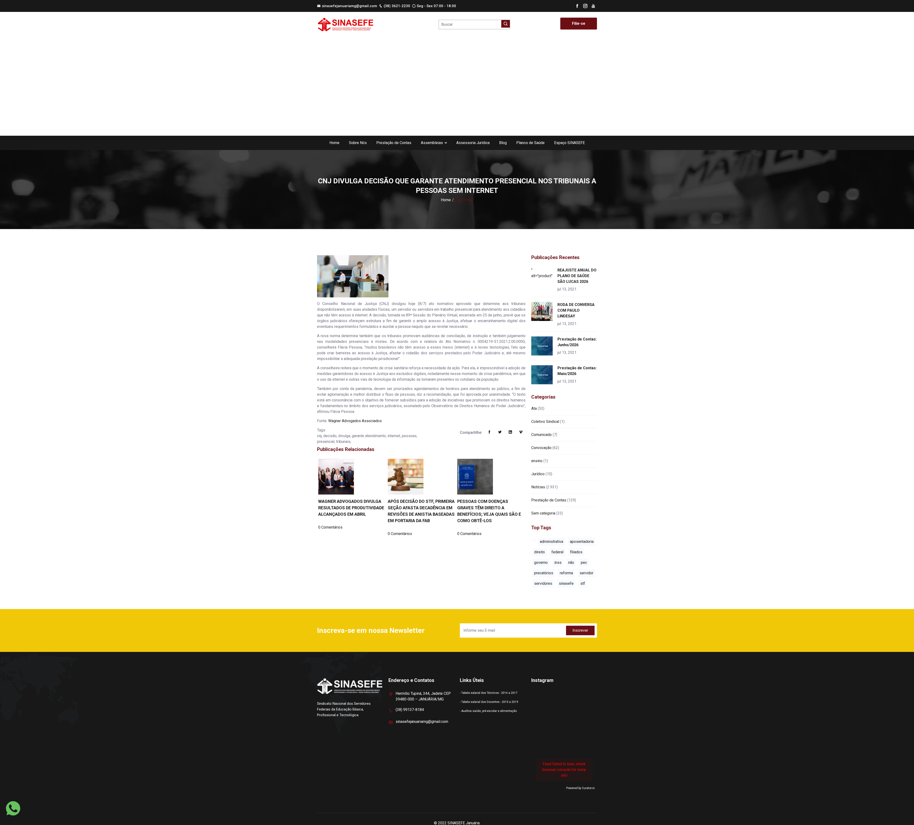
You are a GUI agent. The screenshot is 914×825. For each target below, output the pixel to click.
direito (539, 552)
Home (334, 142)
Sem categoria (543, 513)
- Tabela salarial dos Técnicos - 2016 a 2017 (488, 693)
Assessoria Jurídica (473, 142)
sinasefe (566, 583)
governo (541, 562)
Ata (534, 408)
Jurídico (538, 474)
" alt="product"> (542, 273)
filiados (576, 552)
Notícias (538, 487)
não (571, 562)
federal (557, 552)
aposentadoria (582, 541)
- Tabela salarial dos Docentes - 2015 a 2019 (489, 702)
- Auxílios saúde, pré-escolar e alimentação (488, 711)
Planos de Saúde (530, 142)
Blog (503, 142)
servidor (586, 573)
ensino (536, 461)
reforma (566, 573)
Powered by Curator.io (580, 788)
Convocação (541, 447)
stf (582, 583)
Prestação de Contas (393, 142)
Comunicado (541, 434)
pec (584, 562)
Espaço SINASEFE (569, 142)
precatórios (543, 573)
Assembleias (432, 142)
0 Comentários (330, 527)
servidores (543, 583)
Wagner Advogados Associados (355, 421)
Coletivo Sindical (545, 421)
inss (557, 562)
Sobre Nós (358, 142)
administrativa (551, 541)
